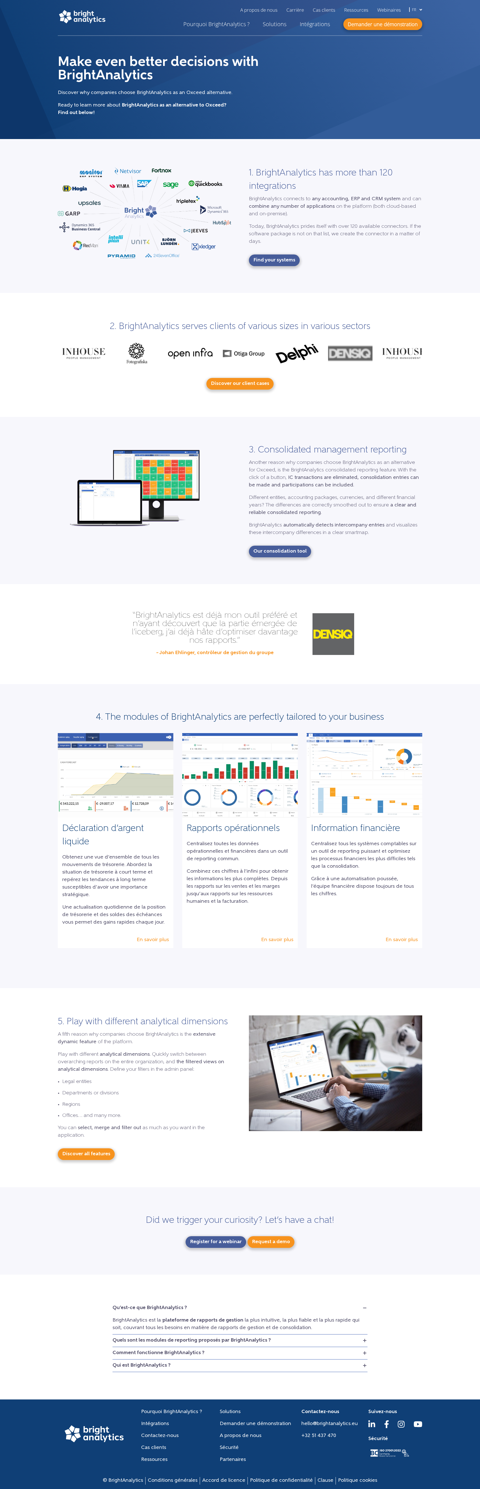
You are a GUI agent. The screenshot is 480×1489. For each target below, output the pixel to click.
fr (414, 9)
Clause (325, 1480)
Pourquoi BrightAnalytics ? (216, 24)
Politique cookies (357, 1480)
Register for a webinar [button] (216, 1242)
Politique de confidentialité (281, 1480)
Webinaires (389, 10)
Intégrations (315, 24)
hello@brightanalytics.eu (329, 1423)
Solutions (274, 24)
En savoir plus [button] (153, 940)
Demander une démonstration (255, 1423)
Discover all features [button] (86, 1154)
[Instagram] (401, 1426)
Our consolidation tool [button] (280, 551)
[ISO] (389, 1457)
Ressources (356, 10)
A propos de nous (259, 10)
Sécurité (229, 1447)
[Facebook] (386, 1426)
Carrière (295, 10)
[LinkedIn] (371, 1426)
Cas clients (324, 10)
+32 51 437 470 (318, 1435)
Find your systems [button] (274, 260)
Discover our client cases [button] (240, 383)
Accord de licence (223, 1480)
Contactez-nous (160, 1435)
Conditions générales (173, 1480)
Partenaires (233, 1459)
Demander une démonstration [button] (383, 24)
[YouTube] (418, 1426)
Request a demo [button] (271, 1242)
